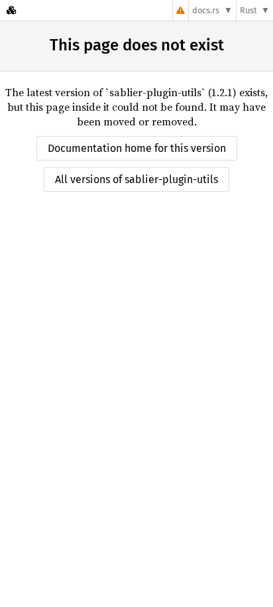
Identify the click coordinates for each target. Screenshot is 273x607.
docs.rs (205, 10)
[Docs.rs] (11, 10)
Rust (248, 10)
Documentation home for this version (137, 148)
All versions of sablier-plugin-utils (136, 179)
